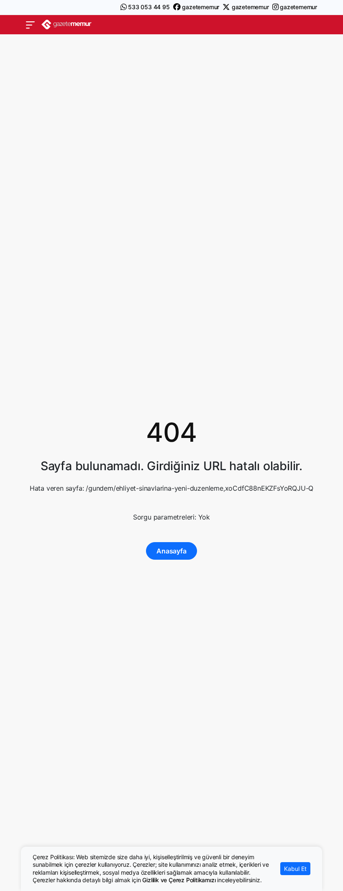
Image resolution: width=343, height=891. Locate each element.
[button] (30, 24)
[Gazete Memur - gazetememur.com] (66, 24)
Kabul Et (295, 868)
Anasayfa (171, 551)
